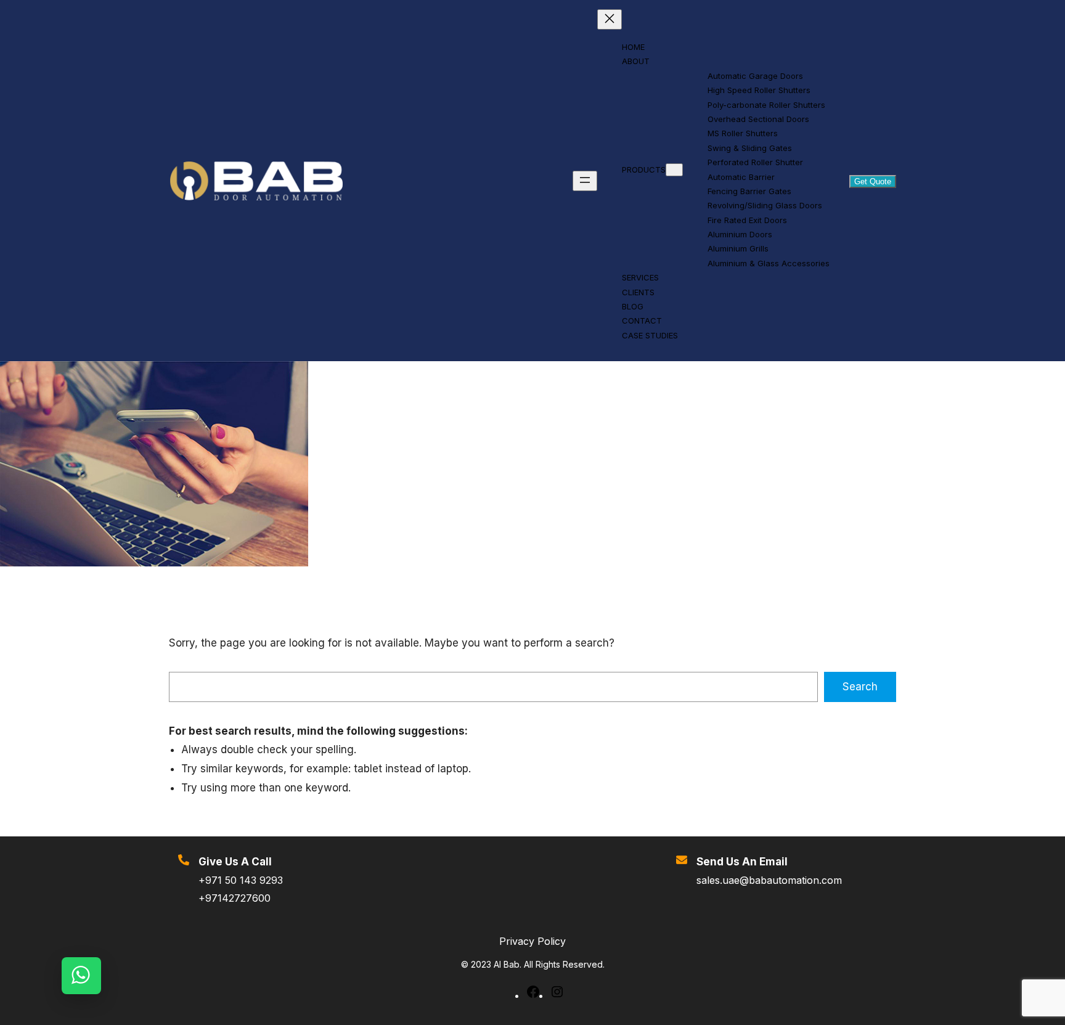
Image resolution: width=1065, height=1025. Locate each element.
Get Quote (872, 181)
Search (860, 686)
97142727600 (238, 898)
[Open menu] (585, 181)
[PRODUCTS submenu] (674, 169)
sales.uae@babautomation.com (769, 880)
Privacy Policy (532, 941)
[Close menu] (609, 19)
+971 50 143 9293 (240, 880)
